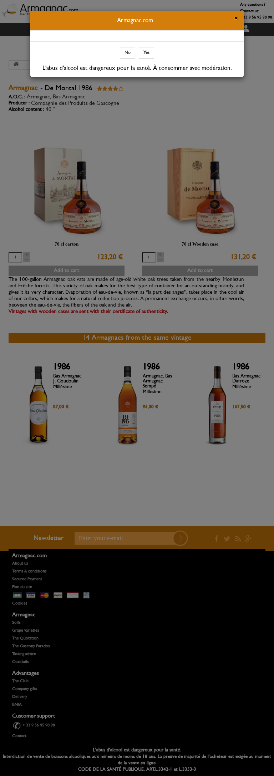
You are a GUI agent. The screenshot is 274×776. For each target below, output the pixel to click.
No (128, 52)
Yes (146, 52)
